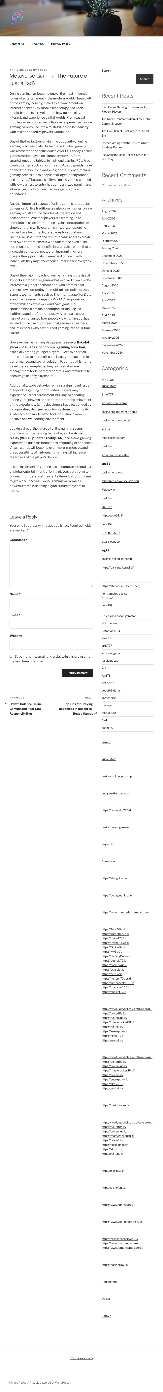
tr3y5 (43, 70)
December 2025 (112, 255)
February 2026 (111, 240)
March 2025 (109, 322)
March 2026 (109, 233)
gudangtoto (109, 386)
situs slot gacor (111, 541)
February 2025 (111, 330)
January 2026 (110, 248)
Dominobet (109, 861)
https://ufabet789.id (114, 938)
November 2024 (112, 352)
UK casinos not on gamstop (119, 616)
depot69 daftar (111, 690)
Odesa (106, 1298)
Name (15, 594)
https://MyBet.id (112, 951)
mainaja (107, 705)
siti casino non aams (114, 403)
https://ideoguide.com (115, 878)
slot (104, 668)
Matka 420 (109, 712)
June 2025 (108, 300)
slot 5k (106, 429)
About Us (37, 43)
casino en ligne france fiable (119, 411)
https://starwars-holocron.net (120, 586)
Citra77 (106, 1315)
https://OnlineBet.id (114, 947)
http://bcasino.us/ (113, 1170)
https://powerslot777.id (116, 810)
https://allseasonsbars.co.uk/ (120, 1239)
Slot (104, 720)
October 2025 (111, 270)
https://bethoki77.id (114, 960)
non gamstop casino (114, 593)
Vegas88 (107, 844)
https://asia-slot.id (113, 969)
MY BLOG (108, 379)
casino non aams (112, 472)
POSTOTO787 (111, 532)
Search (106, 70)
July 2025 (108, 293)
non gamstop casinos (115, 793)
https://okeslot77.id (114, 992)
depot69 (107, 524)
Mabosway (108, 489)
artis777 (107, 645)
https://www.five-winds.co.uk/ (120, 1243)
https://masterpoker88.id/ (118, 1022)
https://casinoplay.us (115, 1264)
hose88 (106, 742)
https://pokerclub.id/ (114, 1017)
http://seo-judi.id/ (112, 1040)
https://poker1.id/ (112, 1026)
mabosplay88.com (113, 437)
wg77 (105, 550)
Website (16, 636)
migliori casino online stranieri (120, 481)
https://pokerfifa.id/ (114, 1013)
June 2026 (108, 218)
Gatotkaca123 (111, 631)
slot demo (108, 683)
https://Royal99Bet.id (115, 942)
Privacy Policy (60, 43)
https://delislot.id (112, 974)
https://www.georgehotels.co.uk (122, 1221)
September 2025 (112, 278)
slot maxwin (109, 623)
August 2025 (110, 285)
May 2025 (108, 308)
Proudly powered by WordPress (49, 1382)
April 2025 (108, 315)
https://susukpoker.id (115, 1031)
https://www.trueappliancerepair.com (125, 912)
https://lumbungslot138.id (118, 983)
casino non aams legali (116, 420)
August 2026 (110, 211)
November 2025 (112, 263)
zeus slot (107, 598)
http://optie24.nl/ (112, 515)
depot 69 (107, 727)
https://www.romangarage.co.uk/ (123, 1247)
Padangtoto (109, 1281)
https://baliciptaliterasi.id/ (118, 567)
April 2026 (108, 225)
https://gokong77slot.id (116, 978)
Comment (18, 540)
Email (15, 615)
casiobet (107, 446)
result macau (110, 660)
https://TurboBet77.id (115, 934)
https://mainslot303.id (116, 987)
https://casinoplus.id (114, 965)
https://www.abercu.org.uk (118, 1204)
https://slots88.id (112, 1035)
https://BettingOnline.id (116, 956)
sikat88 (106, 638)
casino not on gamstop (116, 827)
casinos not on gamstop (117, 558)
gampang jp (109, 697)
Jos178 (106, 675)
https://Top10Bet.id (114, 929)
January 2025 (110, 337)
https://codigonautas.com (118, 895)
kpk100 (107, 507)
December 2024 (112, 345)
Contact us (17, 43)
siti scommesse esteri (115, 455)
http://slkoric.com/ (81, 1358)
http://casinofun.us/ (114, 1187)
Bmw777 (107, 394)
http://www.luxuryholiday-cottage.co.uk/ (127, 1008)
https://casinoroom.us (115, 1105)
